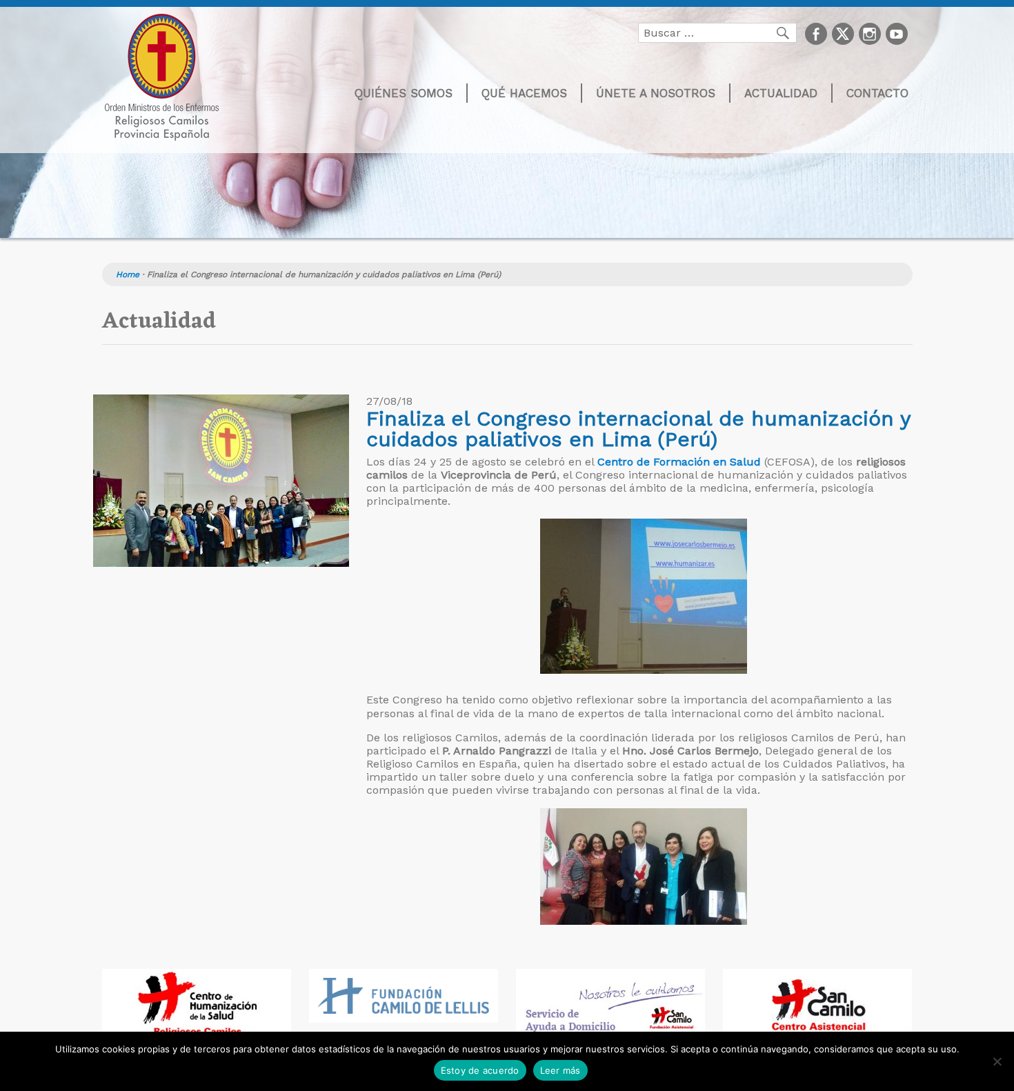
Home (127, 274)
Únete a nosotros (655, 93)
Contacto (877, 93)
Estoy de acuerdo (480, 1070)
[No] (997, 1061)
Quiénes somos (404, 93)
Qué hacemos (524, 93)
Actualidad (780, 93)
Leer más (560, 1070)
